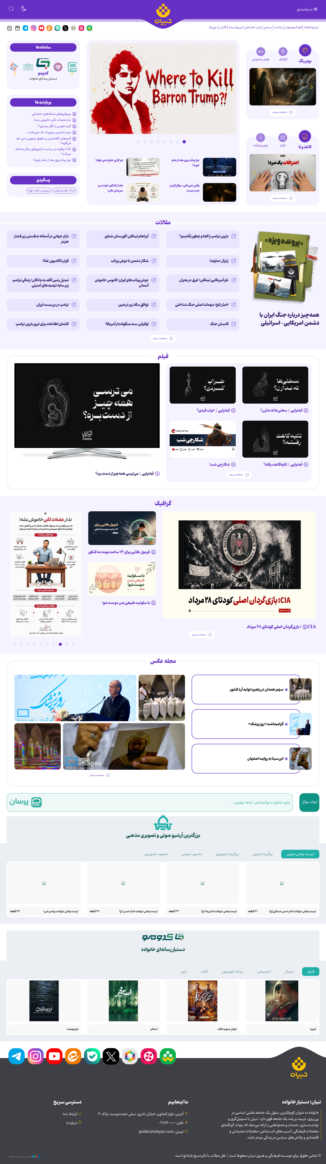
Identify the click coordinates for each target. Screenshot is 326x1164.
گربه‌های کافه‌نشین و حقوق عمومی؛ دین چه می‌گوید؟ (43, 140)
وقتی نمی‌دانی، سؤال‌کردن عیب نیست (184, 188)
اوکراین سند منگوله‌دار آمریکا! (127, 324)
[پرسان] (73, 67)
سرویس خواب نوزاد (38, 190)
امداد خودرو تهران (64, 190)
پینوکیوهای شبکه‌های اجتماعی (51, 113)
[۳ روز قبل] (87, 405)
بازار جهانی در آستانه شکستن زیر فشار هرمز (41, 239)
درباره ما (71, 1123)
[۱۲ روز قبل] (282, 86)
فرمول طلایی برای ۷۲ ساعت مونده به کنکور (119, 552)
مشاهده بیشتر (280, 112)
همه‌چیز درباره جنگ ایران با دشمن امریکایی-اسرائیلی (289, 319)
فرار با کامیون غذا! (56, 261)
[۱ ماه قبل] (282, 172)
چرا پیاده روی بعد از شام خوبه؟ (186, 163)
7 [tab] (145, 141)
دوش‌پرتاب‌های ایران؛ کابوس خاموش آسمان (122, 283)
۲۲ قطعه (15, 911)
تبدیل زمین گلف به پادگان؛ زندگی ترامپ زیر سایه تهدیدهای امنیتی (40, 283)
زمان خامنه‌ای (253, 27)
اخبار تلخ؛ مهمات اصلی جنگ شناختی (201, 305)
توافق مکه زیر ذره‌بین (133, 305)
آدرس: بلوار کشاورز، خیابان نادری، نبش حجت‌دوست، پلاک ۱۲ (141, 1114)
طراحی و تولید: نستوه (20, 1156)
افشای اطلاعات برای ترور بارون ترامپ (42, 324)
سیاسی (267, 27)
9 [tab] (21, 644)
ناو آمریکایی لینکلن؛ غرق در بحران (203, 280)
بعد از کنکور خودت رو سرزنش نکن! (110, 188)
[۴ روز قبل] (275, 385)
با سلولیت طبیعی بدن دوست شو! (126, 603)
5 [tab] (158, 141)
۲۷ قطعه (94, 911)
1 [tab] (184, 141)
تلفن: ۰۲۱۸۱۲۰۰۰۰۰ (171, 1123)
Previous (231, 89)
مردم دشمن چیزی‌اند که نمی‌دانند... (48, 132)
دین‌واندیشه (235, 27)
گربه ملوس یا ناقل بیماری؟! (54, 126)
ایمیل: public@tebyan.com (161, 1132)
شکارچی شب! (220, 464)
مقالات (163, 223)
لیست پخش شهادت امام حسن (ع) (138, 911)
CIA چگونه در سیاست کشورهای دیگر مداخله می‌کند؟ (43, 151)
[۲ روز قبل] (163, 88)
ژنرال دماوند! (219, 261)
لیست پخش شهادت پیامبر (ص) (60, 911)
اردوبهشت (72, 1029)
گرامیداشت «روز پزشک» (265, 724)
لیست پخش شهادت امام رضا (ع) (219, 911)
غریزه (313, 1029)
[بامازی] (13, 67)
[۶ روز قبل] (275, 439)
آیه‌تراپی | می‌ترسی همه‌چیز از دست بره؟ (124, 474)
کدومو (43, 73)
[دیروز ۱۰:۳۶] (143, 167)
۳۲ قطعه (174, 911)
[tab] (305, 55)
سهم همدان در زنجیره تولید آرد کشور (256, 689)
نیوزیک (213, 27)
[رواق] (28, 67)
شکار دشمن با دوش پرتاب (130, 261)
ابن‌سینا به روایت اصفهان (265, 759)
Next (94, 89)
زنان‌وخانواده (311, 27)
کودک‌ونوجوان (293, 27)
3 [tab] (171, 141)
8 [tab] (138, 141)
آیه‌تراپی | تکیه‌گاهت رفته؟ (282, 464)
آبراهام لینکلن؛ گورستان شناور (127, 236)
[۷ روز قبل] (122, 528)
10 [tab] (14, 644)
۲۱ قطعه (252, 911)
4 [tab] (164, 141)
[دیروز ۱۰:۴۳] (46, 574)
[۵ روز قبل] (203, 385)
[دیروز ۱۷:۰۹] (143, 192)
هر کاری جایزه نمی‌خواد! (109, 160)
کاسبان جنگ (219, 324)
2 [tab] (177, 141)
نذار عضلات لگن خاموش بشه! (52, 119)
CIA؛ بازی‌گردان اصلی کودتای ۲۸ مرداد (281, 627)
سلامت (278, 27)
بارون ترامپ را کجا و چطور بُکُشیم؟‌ (203, 236)
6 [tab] (151, 141)
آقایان (223, 27)
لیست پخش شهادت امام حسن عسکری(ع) (292, 911)
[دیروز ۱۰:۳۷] (219, 167)
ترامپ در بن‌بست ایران (52, 305)
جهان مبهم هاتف (227, 1029)
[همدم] (58, 67)
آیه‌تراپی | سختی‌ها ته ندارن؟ (281, 410)
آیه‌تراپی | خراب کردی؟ (213, 410)
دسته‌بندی (305, 9)
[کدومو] (43, 63)
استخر (154, 1029)
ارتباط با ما (70, 1114)
